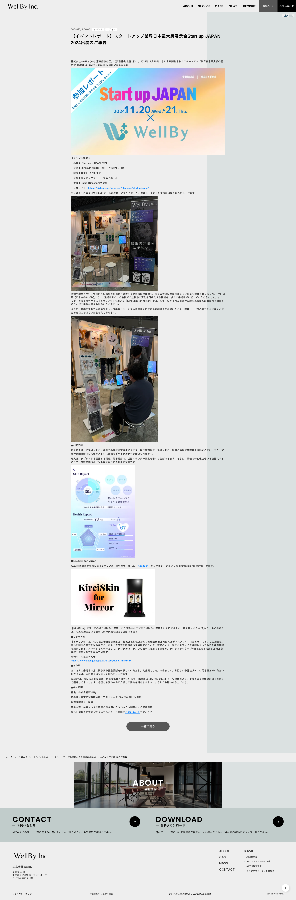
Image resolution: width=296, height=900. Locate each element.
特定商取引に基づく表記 (101, 894)
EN (291, 15)
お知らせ (22, 757)
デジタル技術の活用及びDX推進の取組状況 (190, 894)
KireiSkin (143, 565)
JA (286, 15)
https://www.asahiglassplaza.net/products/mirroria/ (101, 660)
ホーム (9, 757)
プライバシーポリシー (23, 894)
